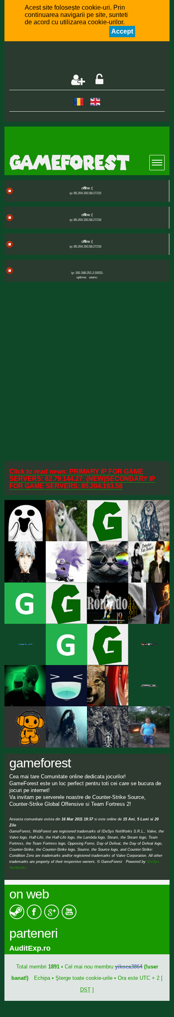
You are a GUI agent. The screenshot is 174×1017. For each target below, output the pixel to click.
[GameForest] (89, 162)
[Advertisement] (91, 58)
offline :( (86, 188)
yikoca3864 (128, 967)
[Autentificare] (99, 80)
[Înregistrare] (78, 80)
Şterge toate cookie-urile (83, 978)
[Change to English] (95, 101)
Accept (122, 31)
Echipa (42, 978)
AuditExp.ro (30, 948)
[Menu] (157, 162)
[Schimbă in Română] (79, 101)
